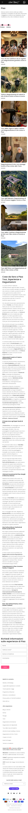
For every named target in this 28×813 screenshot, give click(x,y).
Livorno (8, 27)
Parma (4, 712)
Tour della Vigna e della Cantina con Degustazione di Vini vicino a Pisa (13, 130)
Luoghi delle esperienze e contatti (11, 686)
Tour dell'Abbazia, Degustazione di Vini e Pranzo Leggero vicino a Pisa (13, 199)
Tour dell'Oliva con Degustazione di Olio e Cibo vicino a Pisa (13, 269)
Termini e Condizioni (8, 743)
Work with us (6, 701)
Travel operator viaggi (8, 689)
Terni (4, 719)
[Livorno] (8, 25)
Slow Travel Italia (13, 804)
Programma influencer (8, 692)
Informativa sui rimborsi (16, 805)
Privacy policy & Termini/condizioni (12, 698)
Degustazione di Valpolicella (10, 725)
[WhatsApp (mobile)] (24, 2)
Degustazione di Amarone (9, 722)
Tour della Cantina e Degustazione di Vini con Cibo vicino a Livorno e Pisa (13, 234)
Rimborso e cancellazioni (9, 695)
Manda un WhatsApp (8, 683)
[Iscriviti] (23, 783)
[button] (2, 2)
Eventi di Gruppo (7, 740)
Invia (5, 667)
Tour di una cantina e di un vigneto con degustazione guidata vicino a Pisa (13, 60)
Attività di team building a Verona (11, 731)
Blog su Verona (6, 709)
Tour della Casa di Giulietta (10, 728)
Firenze (2, 27)
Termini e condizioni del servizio (14, 809)
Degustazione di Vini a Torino (10, 734)
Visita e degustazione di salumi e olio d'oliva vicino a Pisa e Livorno (13, 95)
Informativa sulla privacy (14, 807)
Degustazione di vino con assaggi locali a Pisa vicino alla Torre (13, 165)
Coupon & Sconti (7, 737)
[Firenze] (2, 25)
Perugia (5, 715)
